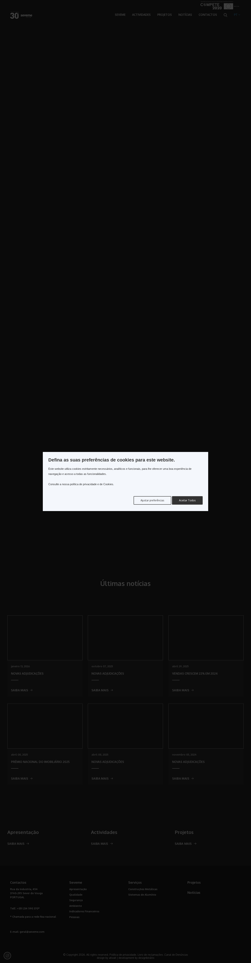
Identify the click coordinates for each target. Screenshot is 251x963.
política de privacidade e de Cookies (91, 484)
